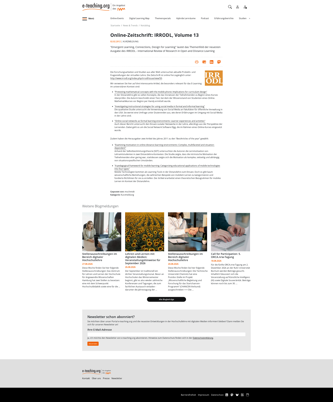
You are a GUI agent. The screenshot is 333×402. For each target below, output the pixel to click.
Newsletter (116, 378)
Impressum (203, 394)
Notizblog (145, 25)
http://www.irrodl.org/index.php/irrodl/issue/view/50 (136, 78)
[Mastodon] (232, 395)
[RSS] (242, 395)
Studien (242, 18)
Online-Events (117, 18)
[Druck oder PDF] (196, 61)
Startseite (115, 25)
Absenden (93, 343)
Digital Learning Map (139, 18)
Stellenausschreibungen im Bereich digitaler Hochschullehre (99, 257)
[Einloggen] (237, 6)
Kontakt (86, 378)
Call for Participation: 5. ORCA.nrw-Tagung (226, 255)
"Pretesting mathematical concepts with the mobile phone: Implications (149, 91)
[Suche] (230, 6)
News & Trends (130, 25)
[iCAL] (247, 395)
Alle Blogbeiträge (166, 299)
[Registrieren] (245, 6)
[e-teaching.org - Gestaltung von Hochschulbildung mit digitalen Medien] (103, 5)
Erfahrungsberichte (223, 18)
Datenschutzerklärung (203, 338)
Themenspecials (163, 18)
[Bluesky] (237, 395)
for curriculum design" (196, 91)
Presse (106, 378)
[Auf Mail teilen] (204, 61)
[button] (96, 19)
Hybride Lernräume (186, 18)
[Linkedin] (227, 395)
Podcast (205, 18)
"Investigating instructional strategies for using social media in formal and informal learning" (159, 106)
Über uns (96, 378)
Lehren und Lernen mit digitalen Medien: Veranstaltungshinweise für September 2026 (142, 258)
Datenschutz (217, 394)
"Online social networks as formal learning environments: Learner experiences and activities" (159, 120)
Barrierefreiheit (188, 394)
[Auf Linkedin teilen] (211, 61)
